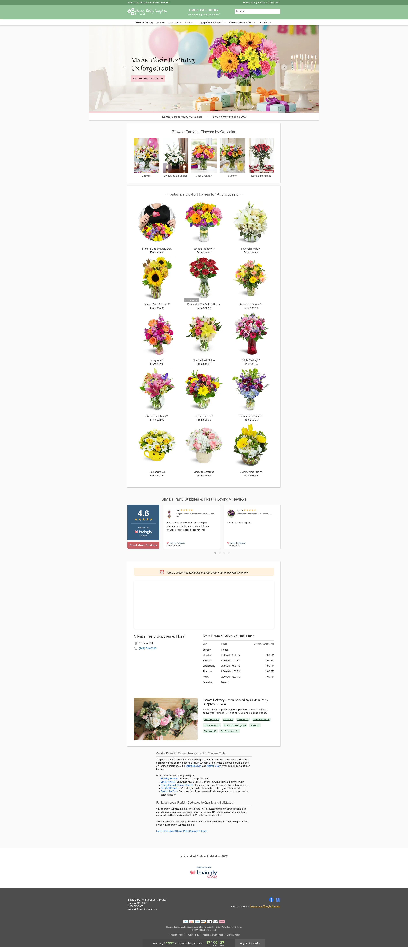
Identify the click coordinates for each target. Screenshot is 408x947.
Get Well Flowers (169, 788)
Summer (160, 22)
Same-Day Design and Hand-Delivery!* (148, 2)
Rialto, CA (255, 725)
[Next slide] (284, 67)
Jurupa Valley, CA (212, 725)
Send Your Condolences (148, 82)
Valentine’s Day (194, 765)
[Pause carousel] (200, 104)
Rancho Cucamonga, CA (235, 725)
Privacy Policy (193, 935)
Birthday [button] (189, 22)
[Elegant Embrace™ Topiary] (171, 514)
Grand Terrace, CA (261, 719)
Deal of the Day (144, 22)
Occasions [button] (173, 22)
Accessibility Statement (213, 935)
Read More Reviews (143, 545)
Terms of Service (175, 935)
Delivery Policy (233, 935)
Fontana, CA (242, 719)
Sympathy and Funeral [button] (212, 22)
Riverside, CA (210, 731)
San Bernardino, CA (229, 731)
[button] (215, 553)
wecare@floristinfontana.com (142, 909)
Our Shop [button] (264, 22)
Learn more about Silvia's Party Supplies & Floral (181, 831)
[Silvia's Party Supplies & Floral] (150, 12)
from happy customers (182, 116)
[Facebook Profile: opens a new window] (271, 899)
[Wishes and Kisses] (231, 513)
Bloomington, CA (211, 719)
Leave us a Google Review (265, 906)
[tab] (203, 104)
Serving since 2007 (230, 116)
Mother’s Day (214, 765)
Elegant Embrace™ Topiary (187, 513)
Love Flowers (168, 781)
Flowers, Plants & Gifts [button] (241, 22)
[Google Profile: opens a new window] (278, 899)
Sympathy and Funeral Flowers (177, 784)
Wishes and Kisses (244, 513)
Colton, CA (228, 719)
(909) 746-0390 (147, 648)
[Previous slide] (124, 67)
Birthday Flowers (169, 778)
